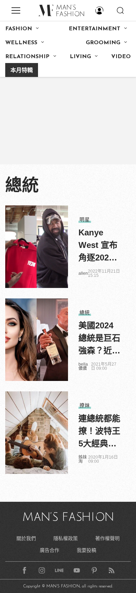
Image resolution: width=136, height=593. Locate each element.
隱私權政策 (65, 538)
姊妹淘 (82, 459)
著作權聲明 (107, 538)
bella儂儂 (83, 366)
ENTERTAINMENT (94, 29)
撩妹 (85, 405)
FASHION (18, 29)
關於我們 (26, 538)
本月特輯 (21, 70)
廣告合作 (49, 550)
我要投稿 (86, 550)
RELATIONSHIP (27, 57)
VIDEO (121, 57)
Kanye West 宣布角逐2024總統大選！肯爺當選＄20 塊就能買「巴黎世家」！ (99, 246)
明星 (85, 219)
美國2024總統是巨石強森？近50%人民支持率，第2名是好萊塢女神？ (99, 339)
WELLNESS (21, 43)
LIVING (80, 57)
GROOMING (103, 43)
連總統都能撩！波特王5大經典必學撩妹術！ (99, 432)
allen (83, 273)
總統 (85, 312)
